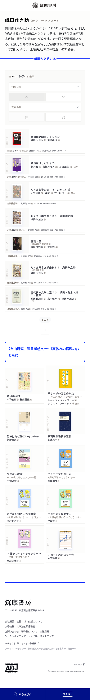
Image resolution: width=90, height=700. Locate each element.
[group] (45, 97)
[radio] (27, 97)
